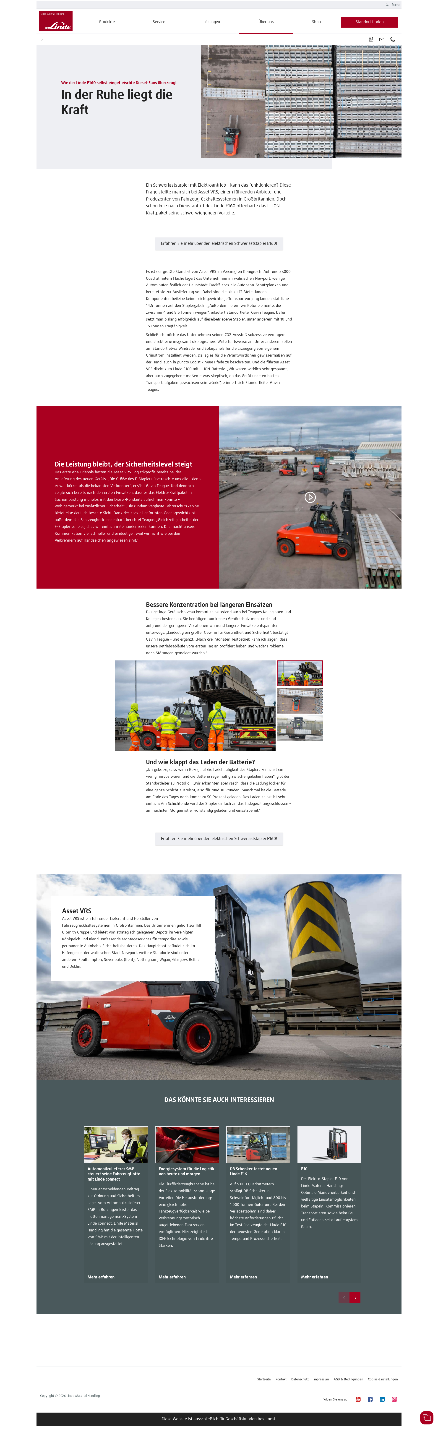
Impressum (321, 1379)
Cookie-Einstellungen (383, 1379)
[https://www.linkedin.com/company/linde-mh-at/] (382, 1399)
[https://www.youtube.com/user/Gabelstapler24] (357, 1399)
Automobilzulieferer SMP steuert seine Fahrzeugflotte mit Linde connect (114, 1174)
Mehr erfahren (101, 1277)
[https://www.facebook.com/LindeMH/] (370, 1399)
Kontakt (281, 1379)
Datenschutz (300, 1379)
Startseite (264, 1379)
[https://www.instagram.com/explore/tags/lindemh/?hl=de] (394, 1399)
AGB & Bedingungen (348, 1379)
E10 (304, 1169)
